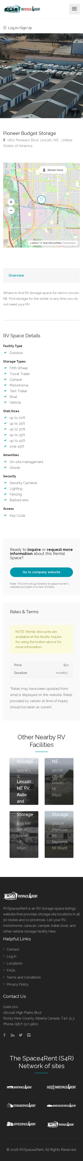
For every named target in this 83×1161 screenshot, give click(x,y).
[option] (41, 75)
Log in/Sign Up (19, 28)
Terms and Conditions (24, 977)
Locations (14, 963)
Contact (13, 949)
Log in (11, 956)
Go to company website (41, 572)
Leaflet (34, 243)
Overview (16, 275)
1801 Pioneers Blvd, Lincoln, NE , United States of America (37, 143)
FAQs (11, 970)
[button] (11, 202)
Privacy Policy (18, 984)
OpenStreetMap (52, 243)
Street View (55, 170)
